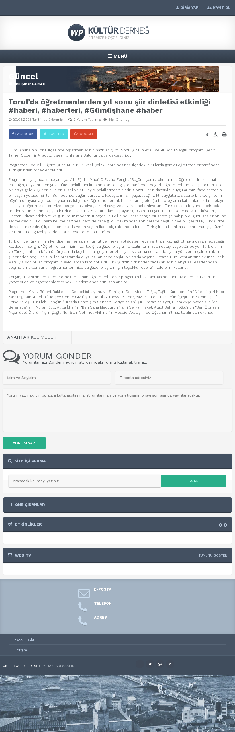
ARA (194, 481)
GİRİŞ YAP (189, 7)
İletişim (20, 650)
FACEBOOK (24, 134)
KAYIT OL (221, 7)
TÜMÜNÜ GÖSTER (213, 555)
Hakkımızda (24, 639)
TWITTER (56, 134)
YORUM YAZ (24, 443)
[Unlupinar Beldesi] (117, 40)
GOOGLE (87, 134)
